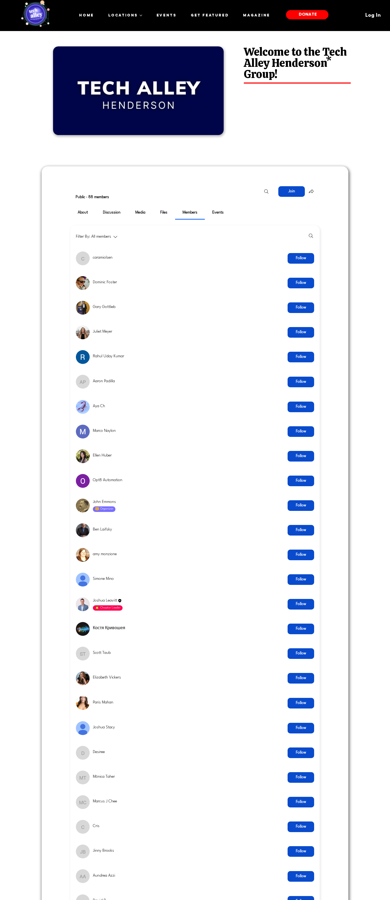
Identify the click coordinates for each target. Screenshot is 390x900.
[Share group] (311, 191)
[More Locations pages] (141, 15)
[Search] (266, 191)
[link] (83, 213)
